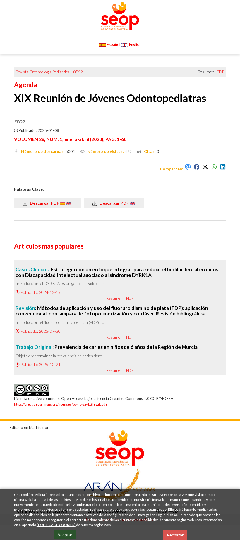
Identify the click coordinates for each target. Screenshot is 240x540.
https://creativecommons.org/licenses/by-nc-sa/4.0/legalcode (60, 404)
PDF (220, 71)
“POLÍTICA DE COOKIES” (56, 524)
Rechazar (175, 534)
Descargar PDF (43, 203)
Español (113, 44)
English (134, 44)
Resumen (114, 298)
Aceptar (64, 534)
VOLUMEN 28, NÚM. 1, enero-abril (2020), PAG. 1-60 (70, 139)
